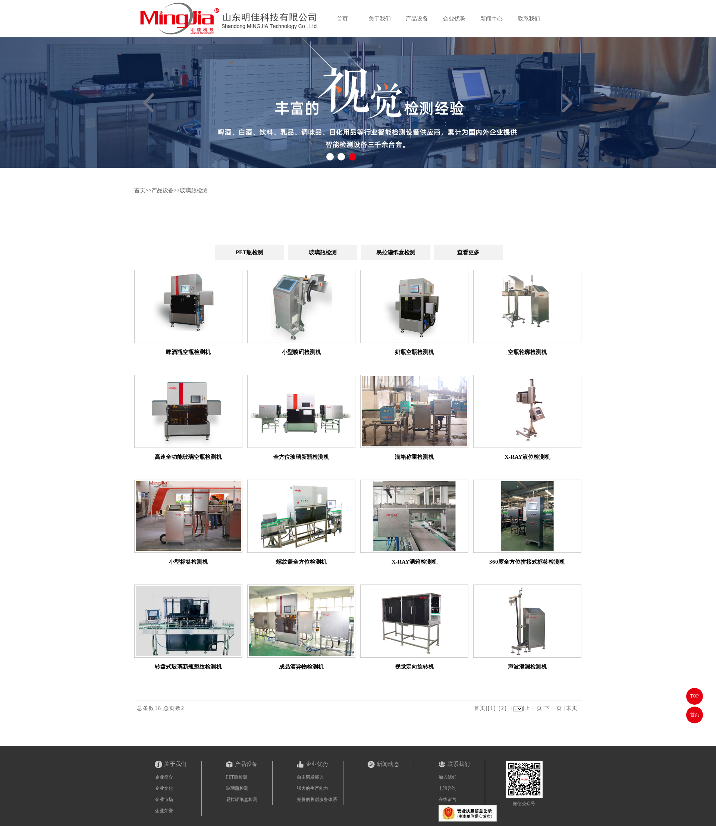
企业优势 (454, 19)
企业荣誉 (164, 810)
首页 (342, 19)
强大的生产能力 (312, 788)
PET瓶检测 (249, 252)
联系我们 (529, 19)
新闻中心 (491, 19)
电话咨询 (447, 788)
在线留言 (447, 799)
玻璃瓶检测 (194, 190)
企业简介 (164, 777)
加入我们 (447, 777)
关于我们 (379, 19)
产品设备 (417, 19)
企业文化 (164, 788)
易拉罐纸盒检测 (395, 252)
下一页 (553, 708)
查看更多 (468, 252)
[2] (503, 708)
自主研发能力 (310, 777)
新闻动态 (388, 764)
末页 (572, 708)
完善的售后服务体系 (317, 799)
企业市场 (164, 799)
